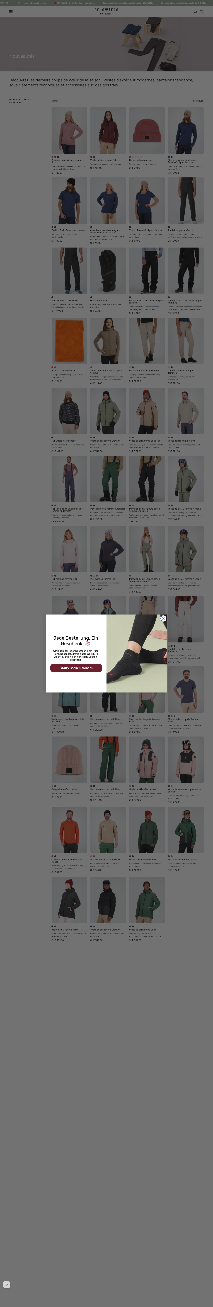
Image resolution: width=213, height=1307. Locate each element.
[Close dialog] (163, 618)
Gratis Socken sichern (76, 668)
